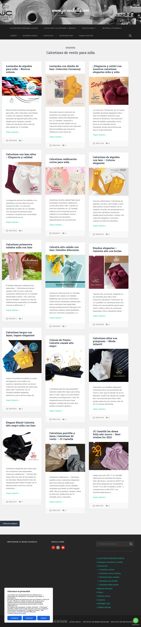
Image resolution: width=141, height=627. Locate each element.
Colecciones (88, 28)
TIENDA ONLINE (86, 36)
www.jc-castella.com (70, 10)
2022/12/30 (56, 419)
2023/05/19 (56, 233)
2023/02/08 (100, 324)
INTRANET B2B (66, 36)
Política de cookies (19, 613)
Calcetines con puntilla (108, 581)
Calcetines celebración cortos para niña (63, 160)
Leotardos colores (106, 569)
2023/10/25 (13, 231)
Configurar (14, 618)
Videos (13, 36)
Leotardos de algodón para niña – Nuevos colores (19, 69)
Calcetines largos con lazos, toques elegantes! (20, 334)
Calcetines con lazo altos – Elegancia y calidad (21, 156)
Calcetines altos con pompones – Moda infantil (105, 341)
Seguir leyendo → (13, 132)
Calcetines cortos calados (110, 573)
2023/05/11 (13, 319)
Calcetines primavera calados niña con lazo (19, 246)
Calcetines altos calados (109, 577)
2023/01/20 (100, 418)
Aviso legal (75, 622)
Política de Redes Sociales (96, 622)
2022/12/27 (13, 502)
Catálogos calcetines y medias (60, 28)
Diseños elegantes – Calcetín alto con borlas (107, 249)
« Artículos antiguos (9, 524)
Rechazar (29, 618)
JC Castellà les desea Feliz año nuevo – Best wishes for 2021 (106, 434)
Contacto (48, 36)
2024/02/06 (13, 141)
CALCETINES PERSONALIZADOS (24, 28)
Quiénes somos (30, 36)
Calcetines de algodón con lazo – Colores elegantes (106, 160)
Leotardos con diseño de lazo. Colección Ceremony (65, 67)
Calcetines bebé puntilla (109, 585)
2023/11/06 (100, 143)
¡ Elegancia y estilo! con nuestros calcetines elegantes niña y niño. (107, 69)
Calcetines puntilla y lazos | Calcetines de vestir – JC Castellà (62, 436)
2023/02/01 (13, 409)
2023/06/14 (100, 234)
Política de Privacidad (122, 622)
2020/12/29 (56, 510)
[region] (28, 605)
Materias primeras (112, 28)
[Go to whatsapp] (135, 620)
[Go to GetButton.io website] (135, 624)
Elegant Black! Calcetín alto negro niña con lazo (20, 424)
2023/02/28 (56, 326)
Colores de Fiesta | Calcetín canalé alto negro (61, 343)
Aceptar (43, 618)
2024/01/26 (56, 145)
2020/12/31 (100, 506)
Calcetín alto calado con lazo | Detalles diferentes (64, 248)
